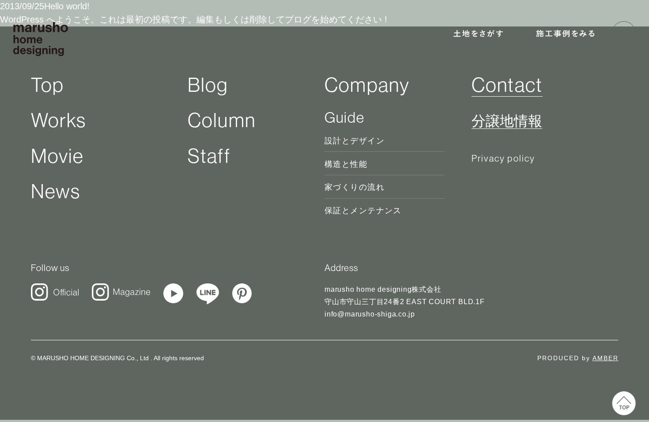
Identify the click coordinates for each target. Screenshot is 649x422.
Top (47, 85)
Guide (344, 117)
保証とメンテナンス (363, 210)
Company (367, 85)
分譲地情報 (507, 121)
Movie (57, 156)
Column (222, 120)
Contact (507, 85)
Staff (209, 156)
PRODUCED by (577, 358)
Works (59, 120)
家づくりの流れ (354, 187)
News (56, 191)
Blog (208, 85)
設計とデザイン (354, 140)
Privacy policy (503, 158)
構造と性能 (345, 164)
